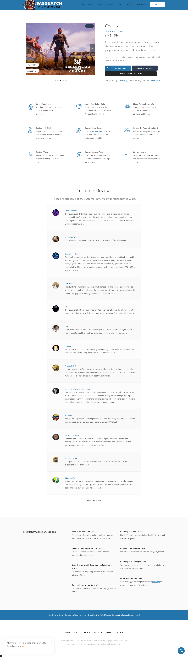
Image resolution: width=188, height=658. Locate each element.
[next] (92, 49)
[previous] (28, 49)
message (156, 581)
